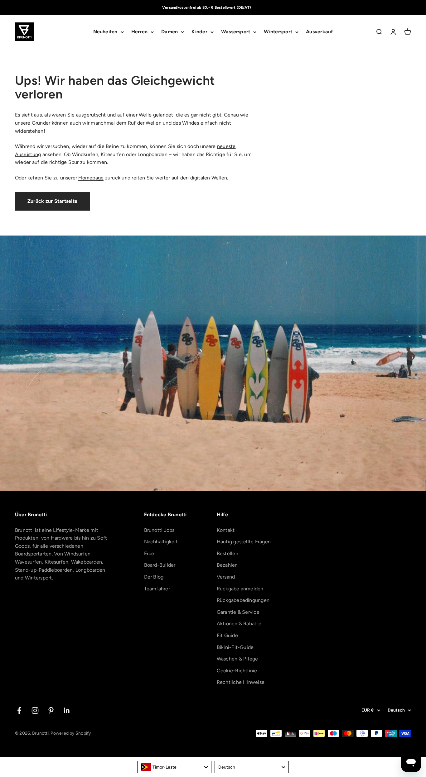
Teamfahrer (157, 589)
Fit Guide (227, 635)
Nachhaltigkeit (161, 542)
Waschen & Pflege (237, 659)
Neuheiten (105, 32)
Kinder (199, 32)
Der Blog (154, 577)
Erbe (149, 553)
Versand (226, 577)
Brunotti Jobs (159, 530)
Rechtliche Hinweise (241, 682)
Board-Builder (160, 565)
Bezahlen (227, 565)
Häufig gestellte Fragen (244, 542)
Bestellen (227, 553)
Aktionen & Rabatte (239, 624)
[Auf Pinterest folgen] (51, 710)
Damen (169, 32)
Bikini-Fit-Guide (235, 647)
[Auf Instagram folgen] (35, 710)
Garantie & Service (238, 612)
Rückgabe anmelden (240, 589)
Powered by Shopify (71, 733)
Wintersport (278, 32)
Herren (139, 32)
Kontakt (226, 530)
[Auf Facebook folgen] (19, 710)
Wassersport (235, 32)
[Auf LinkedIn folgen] (67, 710)
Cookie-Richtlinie (237, 671)
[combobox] (174, 767)
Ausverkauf (319, 32)
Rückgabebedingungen (243, 600)
